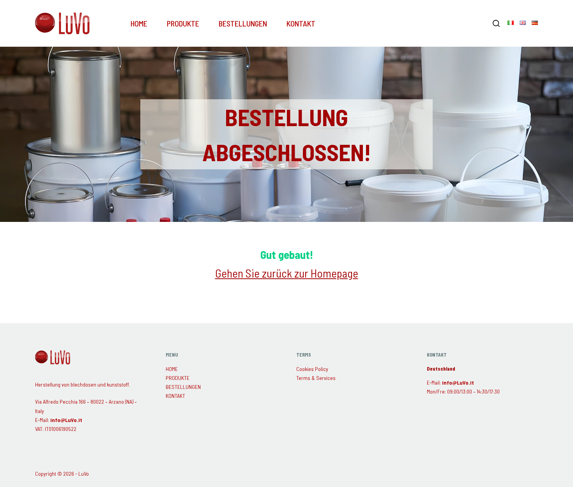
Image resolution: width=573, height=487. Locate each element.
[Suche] (496, 23)
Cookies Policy (312, 369)
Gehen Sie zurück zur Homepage (286, 273)
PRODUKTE (183, 23)
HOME (139, 23)
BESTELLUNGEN (243, 23)
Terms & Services (316, 377)
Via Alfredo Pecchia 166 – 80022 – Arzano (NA (83, 401)
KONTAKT (300, 23)
